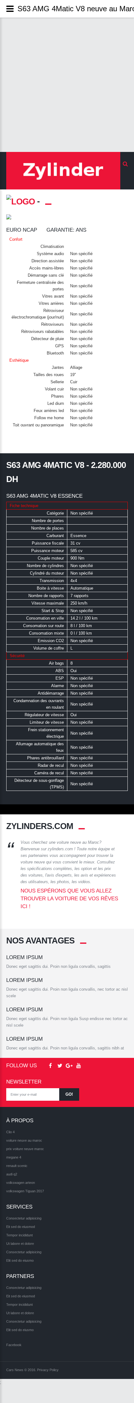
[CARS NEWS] (63, 170)
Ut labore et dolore (20, 1243)
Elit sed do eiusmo (20, 1260)
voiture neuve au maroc (24, 1140)
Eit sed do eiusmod (20, 1227)
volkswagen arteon (20, 1182)
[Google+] (69, 1066)
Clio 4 (10, 1132)
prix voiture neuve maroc (25, 1149)
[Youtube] (78, 1066)
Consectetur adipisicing (23, 1218)
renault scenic (16, 1166)
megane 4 (13, 1157)
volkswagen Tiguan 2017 (25, 1191)
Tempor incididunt (19, 1235)
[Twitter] (60, 1066)
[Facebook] (50, 1066)
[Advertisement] (67, 85)
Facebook (14, 1345)
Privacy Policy (48, 1370)
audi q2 (11, 1174)
